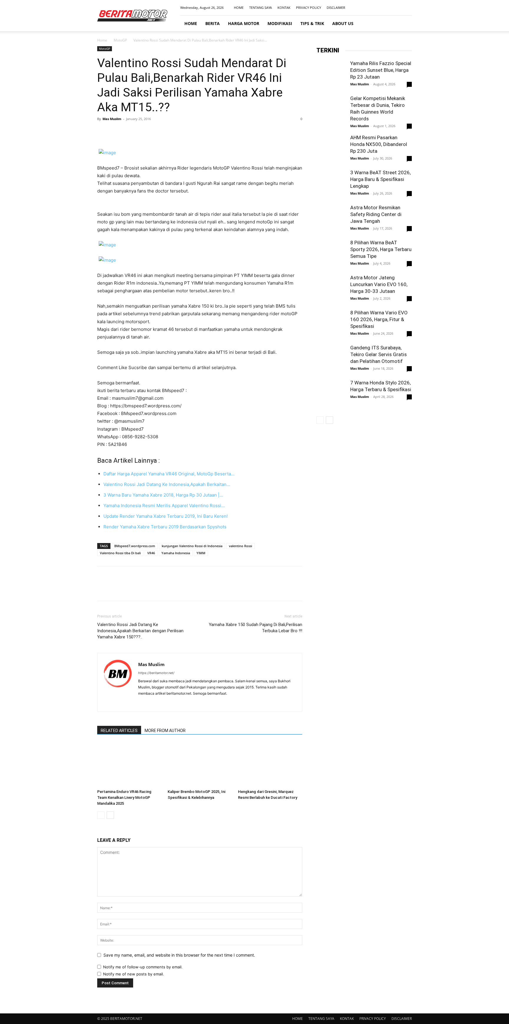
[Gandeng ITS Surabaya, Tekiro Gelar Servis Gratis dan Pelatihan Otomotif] (331, 359)
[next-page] (110, 815)
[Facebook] (378, 8)
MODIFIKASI (279, 23)
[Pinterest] (130, 132)
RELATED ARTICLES (119, 730)
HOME (239, 7)
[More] (157, 132)
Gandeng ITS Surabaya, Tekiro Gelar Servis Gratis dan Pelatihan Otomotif (378, 354)
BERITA (212, 23)
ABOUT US (342, 23)
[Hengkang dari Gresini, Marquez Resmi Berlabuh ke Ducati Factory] (270, 765)
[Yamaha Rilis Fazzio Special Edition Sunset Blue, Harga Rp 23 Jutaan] (331, 74)
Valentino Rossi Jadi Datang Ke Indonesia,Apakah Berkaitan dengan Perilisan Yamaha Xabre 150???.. (140, 631)
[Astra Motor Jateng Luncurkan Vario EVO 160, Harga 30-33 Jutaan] (331, 289)
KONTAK (283, 7)
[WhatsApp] (144, 132)
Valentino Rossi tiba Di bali (120, 553)
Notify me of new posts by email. (133, 974)
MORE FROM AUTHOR (165, 730)
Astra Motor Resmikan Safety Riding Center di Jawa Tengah (375, 214)
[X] (117, 132)
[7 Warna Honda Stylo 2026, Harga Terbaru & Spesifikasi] (331, 394)
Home (102, 40)
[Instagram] (388, 8)
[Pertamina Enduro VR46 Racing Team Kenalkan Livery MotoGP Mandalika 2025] (129, 765)
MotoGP (120, 40)
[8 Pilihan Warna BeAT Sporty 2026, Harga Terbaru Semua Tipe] (331, 257)
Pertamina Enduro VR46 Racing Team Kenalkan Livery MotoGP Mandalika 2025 (124, 797)
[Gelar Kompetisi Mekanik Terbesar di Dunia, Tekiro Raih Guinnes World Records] (331, 110)
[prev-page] (101, 815)
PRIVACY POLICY (308, 7)
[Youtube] (407, 8)
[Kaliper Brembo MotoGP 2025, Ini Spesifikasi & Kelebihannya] (200, 765)
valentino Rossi (240, 546)
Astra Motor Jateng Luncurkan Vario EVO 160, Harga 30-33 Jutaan (378, 284)
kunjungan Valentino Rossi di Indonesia (192, 546)
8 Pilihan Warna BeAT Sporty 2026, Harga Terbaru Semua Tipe (381, 249)
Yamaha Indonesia (175, 553)
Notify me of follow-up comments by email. (143, 967)
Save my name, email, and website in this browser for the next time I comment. (179, 954)
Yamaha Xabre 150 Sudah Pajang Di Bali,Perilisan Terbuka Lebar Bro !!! (255, 627)
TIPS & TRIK (312, 23)
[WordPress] (164, 703)
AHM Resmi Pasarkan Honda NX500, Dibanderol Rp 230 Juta (378, 144)
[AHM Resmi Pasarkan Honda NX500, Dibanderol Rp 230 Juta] (331, 149)
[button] (405, 23)
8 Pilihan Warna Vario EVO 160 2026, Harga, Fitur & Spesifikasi (379, 319)
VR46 (151, 553)
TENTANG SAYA (260, 7)
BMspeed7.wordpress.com (134, 546)
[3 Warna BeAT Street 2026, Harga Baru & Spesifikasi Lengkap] (331, 184)
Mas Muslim (112, 119)
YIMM (200, 553)
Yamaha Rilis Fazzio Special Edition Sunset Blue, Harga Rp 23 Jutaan (380, 70)
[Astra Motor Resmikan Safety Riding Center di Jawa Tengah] (331, 219)
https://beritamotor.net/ (156, 673)
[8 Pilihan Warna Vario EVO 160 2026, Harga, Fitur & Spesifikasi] (331, 324)
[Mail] (397, 8)
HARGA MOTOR (243, 23)
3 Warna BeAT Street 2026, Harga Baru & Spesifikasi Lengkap (380, 179)
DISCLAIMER (336, 7)
